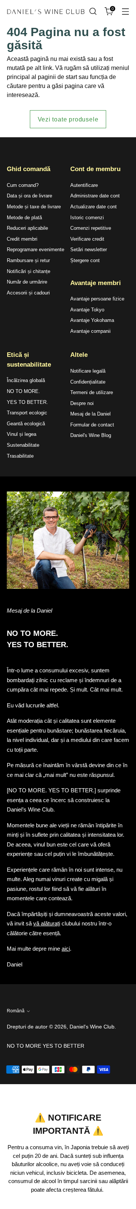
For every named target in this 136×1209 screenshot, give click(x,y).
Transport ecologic (27, 413)
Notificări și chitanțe (28, 271)
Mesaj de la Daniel (90, 414)
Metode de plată (24, 217)
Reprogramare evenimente (35, 249)
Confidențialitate (87, 382)
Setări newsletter (88, 249)
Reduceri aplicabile (27, 228)
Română (16, 1010)
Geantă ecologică (26, 423)
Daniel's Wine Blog (90, 435)
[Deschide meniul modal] (125, 11)
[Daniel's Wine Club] (46, 12)
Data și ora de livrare (29, 196)
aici (66, 948)
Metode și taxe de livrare (34, 206)
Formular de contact (92, 425)
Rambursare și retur (28, 260)
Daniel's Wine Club (92, 1027)
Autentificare (84, 185)
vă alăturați (46, 923)
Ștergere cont (85, 260)
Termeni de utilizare (91, 392)
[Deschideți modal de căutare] (92, 11)
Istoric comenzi (87, 217)
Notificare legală (87, 371)
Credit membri (22, 239)
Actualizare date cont (93, 206)
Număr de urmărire (27, 282)
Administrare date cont (95, 196)
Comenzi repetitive (90, 228)
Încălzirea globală (26, 380)
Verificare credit (87, 239)
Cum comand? (23, 185)
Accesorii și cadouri (28, 293)
